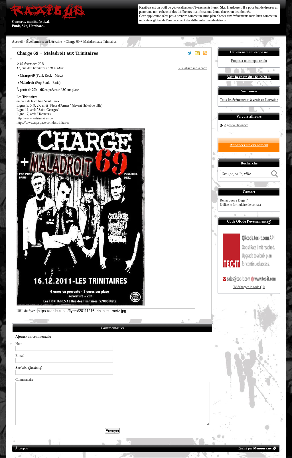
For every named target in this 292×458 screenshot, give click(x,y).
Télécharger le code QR (249, 287)
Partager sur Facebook (182, 53)
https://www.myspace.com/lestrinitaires (43, 123)
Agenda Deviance (236, 125)
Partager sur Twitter (189, 53)
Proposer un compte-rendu (249, 61)
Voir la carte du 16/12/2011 (249, 77)
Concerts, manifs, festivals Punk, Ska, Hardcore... (31, 15)
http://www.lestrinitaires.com (36, 118)
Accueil (17, 42)
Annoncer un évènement (249, 145)
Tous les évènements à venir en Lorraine (249, 100)
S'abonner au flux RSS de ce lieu (205, 53)
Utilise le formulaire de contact (240, 205)
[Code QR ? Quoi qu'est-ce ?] (269, 221)
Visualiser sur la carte (192, 68)
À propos (21, 448)
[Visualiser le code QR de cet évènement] (248, 284)
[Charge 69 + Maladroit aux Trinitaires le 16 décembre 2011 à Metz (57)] (81, 304)
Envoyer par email (197, 53)
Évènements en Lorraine (44, 42)
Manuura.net (263, 448)
